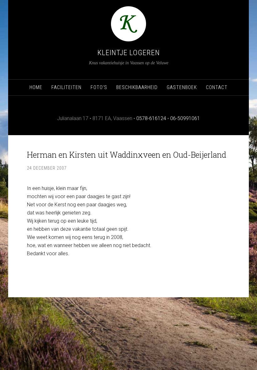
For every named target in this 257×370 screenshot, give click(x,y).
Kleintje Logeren (128, 52)
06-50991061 (185, 118)
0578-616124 (151, 118)
